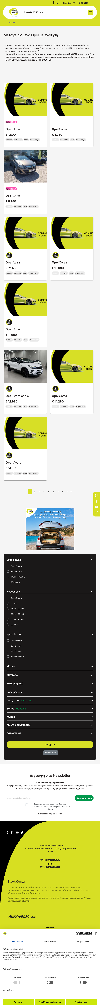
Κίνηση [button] (11, 716)
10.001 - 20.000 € (18, 577)
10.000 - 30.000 (17, 609)
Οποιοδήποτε (16, 566)
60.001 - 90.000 (17, 619)
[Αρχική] (14, 12)
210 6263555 (31, 12)
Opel (8, 129)
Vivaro (17, 462)
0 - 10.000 (15, 603)
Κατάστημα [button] (14, 733)
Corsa (17, 129)
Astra (16, 262)
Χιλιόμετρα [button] (13, 591)
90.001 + (14, 625)
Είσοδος (67, 3)
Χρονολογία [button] (14, 634)
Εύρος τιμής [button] (14, 559)
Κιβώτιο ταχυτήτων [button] (18, 724)
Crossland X (21, 396)
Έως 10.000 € (16, 571)
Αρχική (12, 22)
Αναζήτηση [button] (19, 700)
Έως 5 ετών (16, 651)
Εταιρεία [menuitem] (31, 927)
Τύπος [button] (16, 708)
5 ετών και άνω (17, 657)
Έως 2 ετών (16, 646)
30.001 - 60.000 (17, 614)
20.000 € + (15, 582)
